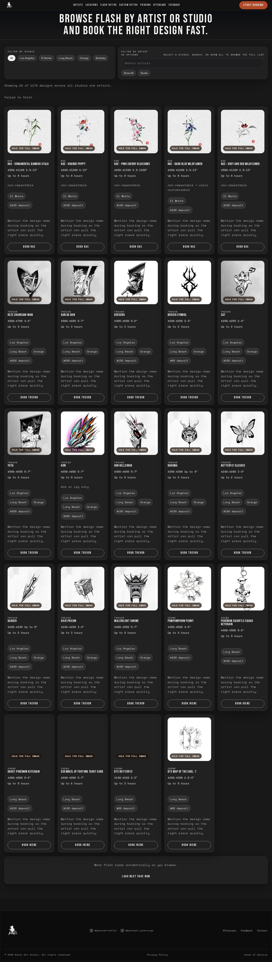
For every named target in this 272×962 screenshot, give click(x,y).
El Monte (46, 58)
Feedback (174, 5)
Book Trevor (29, 397)
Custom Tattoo (128, 5)
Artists (78, 5)
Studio (144, 73)
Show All (128, 73)
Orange (84, 58)
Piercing (145, 5)
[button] (29, 131)
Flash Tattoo (108, 5)
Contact (262, 920)
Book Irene (189, 703)
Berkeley (101, 58)
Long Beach (66, 58)
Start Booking (253, 5)
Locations (91, 5)
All (11, 58)
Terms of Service (255, 944)
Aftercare (159, 5)
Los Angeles (27, 58)
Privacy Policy (157, 944)
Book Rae (29, 247)
